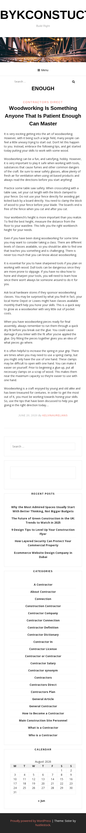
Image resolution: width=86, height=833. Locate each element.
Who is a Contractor (43, 735)
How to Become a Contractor (43, 713)
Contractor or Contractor (43, 656)
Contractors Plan (43, 692)
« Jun (41, 801)
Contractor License (43, 649)
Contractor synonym (43, 670)
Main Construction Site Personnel (43, 720)
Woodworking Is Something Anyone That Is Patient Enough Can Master (43, 116)
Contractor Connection (43, 620)
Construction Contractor (43, 606)
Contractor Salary (43, 663)
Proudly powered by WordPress (30, 821)
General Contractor (43, 706)
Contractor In (43, 642)
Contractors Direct (43, 102)
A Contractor (43, 584)
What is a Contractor (43, 727)
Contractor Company (43, 613)
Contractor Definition (43, 627)
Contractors (43, 677)
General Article (43, 699)
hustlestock (42, 825)
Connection (43, 599)
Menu (44, 70)
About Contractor (43, 592)
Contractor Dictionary (43, 634)
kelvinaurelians (55, 415)
